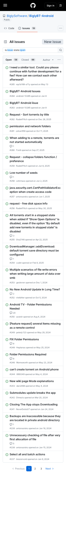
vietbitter (20, 297)
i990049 (20, 374)
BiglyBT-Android (41, 16)
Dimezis (20, 397)
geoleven (20, 282)
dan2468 (20, 386)
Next (48, 468)
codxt (18, 262)
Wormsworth (22, 362)
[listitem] (33, 76)
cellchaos (20, 181)
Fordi (18, 150)
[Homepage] (33, 5)
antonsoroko (22, 196)
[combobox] (31, 50)
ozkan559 (20, 131)
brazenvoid (21, 459)
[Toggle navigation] (5, 5)
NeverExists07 (23, 409)
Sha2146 (20, 239)
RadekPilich (21, 119)
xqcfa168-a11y (23, 84)
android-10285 (23, 96)
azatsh (19, 316)
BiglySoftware (17, 16)
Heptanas (20, 347)
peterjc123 (21, 332)
